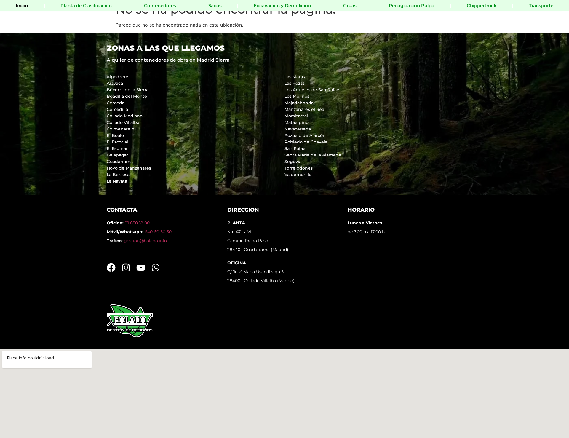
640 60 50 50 (158, 231)
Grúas (350, 5)
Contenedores (160, 5)
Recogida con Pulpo (411, 5)
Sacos (215, 5)
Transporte (541, 5)
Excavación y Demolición (282, 5)
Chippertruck (482, 5)
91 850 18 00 (137, 223)
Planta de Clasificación (86, 5)
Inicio (22, 5)
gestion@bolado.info (145, 240)
